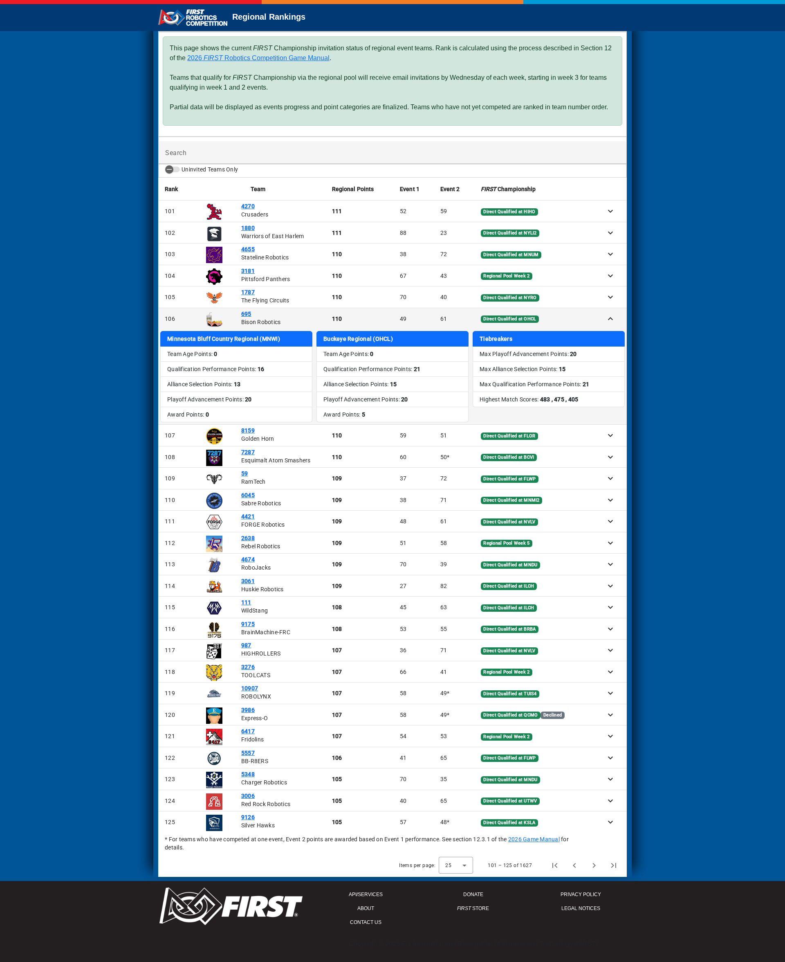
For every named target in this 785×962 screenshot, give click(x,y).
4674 (248, 559)
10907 (249, 688)
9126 (248, 817)
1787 (248, 292)
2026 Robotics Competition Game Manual (258, 57)
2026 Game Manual (534, 839)
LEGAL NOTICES (580, 908)
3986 (248, 710)
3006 (248, 796)
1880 (248, 228)
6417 (248, 731)
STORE (473, 908)
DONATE (473, 894)
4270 (248, 206)
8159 (248, 430)
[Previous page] (574, 865)
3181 (248, 271)
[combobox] (456, 865)
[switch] (172, 169)
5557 (248, 753)
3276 (248, 667)
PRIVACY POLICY (581, 894)
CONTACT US (365, 922)
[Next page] (594, 865)
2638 (248, 538)
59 (244, 473)
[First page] (555, 865)
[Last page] (614, 865)
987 (246, 645)
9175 (248, 624)
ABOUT (365, 908)
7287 (248, 452)
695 (246, 314)
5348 (248, 774)
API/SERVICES (366, 894)
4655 (248, 249)
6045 (248, 495)
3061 (248, 581)
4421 (248, 516)
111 (246, 602)
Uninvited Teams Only (210, 169)
